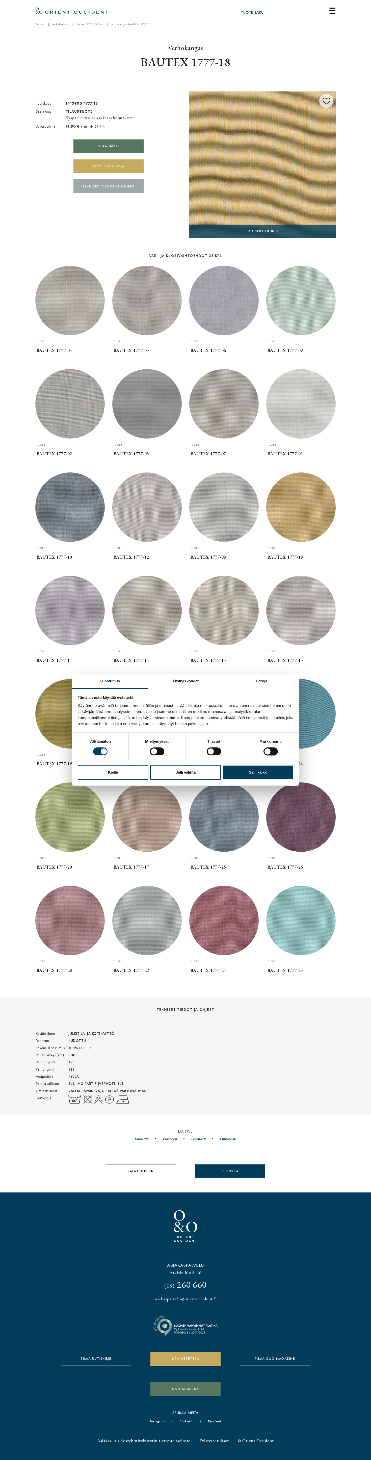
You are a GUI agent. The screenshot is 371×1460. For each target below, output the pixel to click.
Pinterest (170, 1138)
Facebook (198, 1138)
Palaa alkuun (141, 1171)
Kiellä (113, 772)
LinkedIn (142, 1138)
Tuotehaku (252, 12)
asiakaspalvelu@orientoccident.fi (185, 1299)
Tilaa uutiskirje (96, 1358)
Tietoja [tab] (261, 681)
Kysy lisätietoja (108, 166)
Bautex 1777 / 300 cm (89, 24)
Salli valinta (185, 772)
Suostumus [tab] (110, 681)
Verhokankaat (60, 24)
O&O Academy (185, 1389)
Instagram (157, 1421)
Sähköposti (227, 1138)
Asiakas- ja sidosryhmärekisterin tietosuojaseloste (143, 1440)
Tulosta (230, 1171)
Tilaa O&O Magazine (275, 1358)
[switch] (157, 751)
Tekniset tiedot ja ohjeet (108, 186)
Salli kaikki (258, 772)
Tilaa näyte (108, 146)
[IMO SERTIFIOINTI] (262, 164)
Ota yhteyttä (185, 1358)
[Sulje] (332, 11)
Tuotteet (40, 24)
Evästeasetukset (214, 1440)
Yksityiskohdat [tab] (185, 681)
